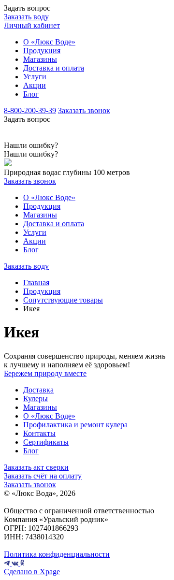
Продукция (41, 50)
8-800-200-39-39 (30, 110)
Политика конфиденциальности (57, 554)
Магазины (40, 59)
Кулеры (35, 398)
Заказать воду (26, 17)
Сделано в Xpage (32, 571)
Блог (31, 94)
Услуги (34, 76)
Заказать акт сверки (36, 467)
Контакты (39, 433)
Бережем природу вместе (45, 373)
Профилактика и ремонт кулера (75, 424)
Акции (34, 85)
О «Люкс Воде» (49, 42)
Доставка (38, 390)
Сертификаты (46, 442)
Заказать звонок (84, 110)
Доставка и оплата (53, 68)
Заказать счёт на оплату (43, 476)
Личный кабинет (32, 25)
